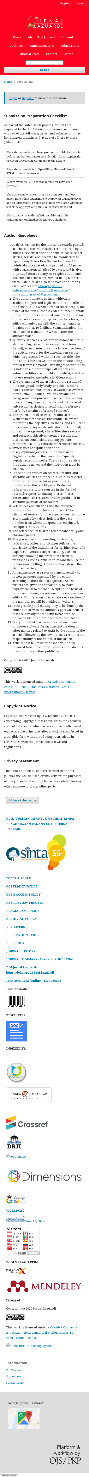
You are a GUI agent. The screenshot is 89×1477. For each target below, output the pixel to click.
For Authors (13, 1376)
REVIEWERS (15, 927)
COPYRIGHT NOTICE (22, 886)
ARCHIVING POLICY (21, 919)
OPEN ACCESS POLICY (23, 894)
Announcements (42, 46)
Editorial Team (29, 54)
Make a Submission (22, 800)
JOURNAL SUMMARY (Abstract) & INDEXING (39, 959)
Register (65, 3)
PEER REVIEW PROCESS (24, 903)
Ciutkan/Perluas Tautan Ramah (9, 1475)
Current (67, 37)
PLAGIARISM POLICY (22, 911)
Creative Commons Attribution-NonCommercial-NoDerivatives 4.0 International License (39, 687)
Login (79, 3)
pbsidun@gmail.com (53, 290)
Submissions (69, 46)
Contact (51, 54)
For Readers (13, 1370)
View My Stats (35, 1221)
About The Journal (41, 37)
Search (68, 54)
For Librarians (15, 1382)
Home (17, 37)
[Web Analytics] (15, 1221)
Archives (16, 46)
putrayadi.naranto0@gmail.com (35, 294)
